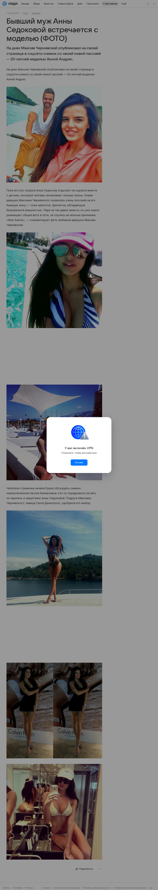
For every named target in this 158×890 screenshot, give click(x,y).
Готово (79, 462)
